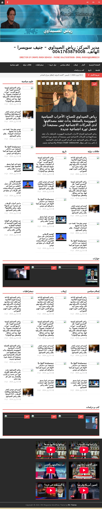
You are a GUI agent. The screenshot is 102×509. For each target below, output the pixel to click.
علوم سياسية (14, 65)
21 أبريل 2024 (80, 174)
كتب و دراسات (79, 70)
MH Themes (72, 505)
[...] (95, 143)
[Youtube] (2, 2)
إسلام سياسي (64, 65)
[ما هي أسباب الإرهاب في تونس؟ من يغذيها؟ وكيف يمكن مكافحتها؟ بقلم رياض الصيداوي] (28, 206)
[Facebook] (7, 2)
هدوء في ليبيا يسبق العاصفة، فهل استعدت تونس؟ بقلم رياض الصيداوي (46, 220)
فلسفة (97, 70)
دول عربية (52, 65)
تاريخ (89, 70)
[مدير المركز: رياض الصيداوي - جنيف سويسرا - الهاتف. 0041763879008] (51, 40)
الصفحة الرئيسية (94, 65)
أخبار (83, 65)
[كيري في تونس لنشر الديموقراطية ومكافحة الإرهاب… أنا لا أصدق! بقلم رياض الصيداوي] (94, 209)
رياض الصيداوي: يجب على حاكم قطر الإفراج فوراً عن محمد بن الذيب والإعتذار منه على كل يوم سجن (12, 374)
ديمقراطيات (40, 65)
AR (87, 2)
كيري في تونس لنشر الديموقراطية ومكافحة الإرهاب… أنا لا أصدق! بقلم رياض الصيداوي (79, 209)
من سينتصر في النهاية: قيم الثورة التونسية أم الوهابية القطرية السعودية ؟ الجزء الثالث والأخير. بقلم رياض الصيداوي (12, 226)
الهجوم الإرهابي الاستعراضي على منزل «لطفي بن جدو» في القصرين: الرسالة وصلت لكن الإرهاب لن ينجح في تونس (45, 239)
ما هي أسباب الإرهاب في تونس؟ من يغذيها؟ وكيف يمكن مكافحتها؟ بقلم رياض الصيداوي (12, 206)
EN (93, 2)
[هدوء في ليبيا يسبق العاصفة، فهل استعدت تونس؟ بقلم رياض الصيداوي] (61, 220)
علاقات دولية (27, 65)
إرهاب (76, 65)
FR (99, 2)
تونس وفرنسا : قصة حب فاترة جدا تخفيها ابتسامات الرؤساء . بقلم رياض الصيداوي (78, 226)
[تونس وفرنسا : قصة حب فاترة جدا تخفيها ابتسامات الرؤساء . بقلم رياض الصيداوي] (94, 226)
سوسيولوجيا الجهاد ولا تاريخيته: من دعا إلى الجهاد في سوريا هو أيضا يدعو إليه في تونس (78, 244)
